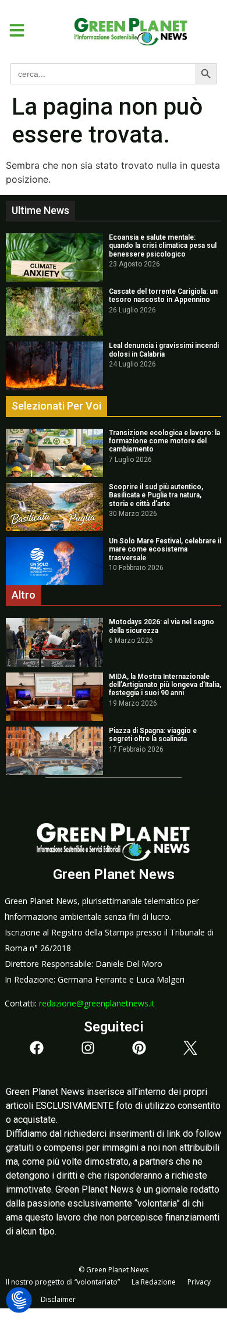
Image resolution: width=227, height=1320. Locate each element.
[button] (12, 30)
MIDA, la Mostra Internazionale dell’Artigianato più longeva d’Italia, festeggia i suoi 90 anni (165, 685)
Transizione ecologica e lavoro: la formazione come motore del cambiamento (164, 441)
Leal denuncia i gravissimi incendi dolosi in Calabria (164, 349)
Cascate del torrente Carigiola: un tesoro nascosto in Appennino (163, 295)
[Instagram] (88, 1048)
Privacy (199, 1282)
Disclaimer (58, 1299)
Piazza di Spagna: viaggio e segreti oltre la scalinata (153, 735)
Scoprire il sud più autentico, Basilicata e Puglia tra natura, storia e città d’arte (156, 495)
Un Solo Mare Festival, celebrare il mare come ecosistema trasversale (165, 549)
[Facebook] (37, 1048)
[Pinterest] (139, 1048)
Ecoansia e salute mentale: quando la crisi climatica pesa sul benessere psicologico (163, 245)
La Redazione (154, 1282)
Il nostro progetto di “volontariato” (63, 1282)
